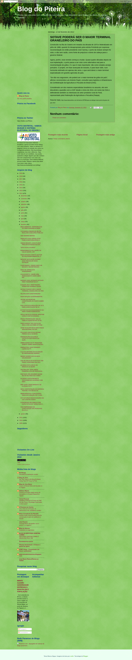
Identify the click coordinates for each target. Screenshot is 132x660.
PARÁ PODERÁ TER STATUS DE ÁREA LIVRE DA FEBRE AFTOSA (31, 324)
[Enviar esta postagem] (90, 107)
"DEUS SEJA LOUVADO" (28, 247)
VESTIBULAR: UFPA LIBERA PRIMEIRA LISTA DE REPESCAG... (31, 370)
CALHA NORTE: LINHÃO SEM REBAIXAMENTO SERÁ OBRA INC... (30, 276)
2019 (21, 173)
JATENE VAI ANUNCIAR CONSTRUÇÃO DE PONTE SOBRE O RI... (32, 301)
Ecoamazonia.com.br (26, 541)
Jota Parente (23, 522)
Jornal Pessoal (24, 499)
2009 (21, 423)
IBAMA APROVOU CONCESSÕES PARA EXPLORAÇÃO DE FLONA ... (31, 394)
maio (22, 216)
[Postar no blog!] (96, 108)
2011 (21, 417)
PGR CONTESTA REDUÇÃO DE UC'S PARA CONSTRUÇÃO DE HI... (32, 306)
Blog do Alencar (24, 528)
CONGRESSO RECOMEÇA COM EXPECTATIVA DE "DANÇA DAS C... (32, 403)
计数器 (18, 462)
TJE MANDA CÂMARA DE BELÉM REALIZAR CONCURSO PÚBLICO (31, 232)
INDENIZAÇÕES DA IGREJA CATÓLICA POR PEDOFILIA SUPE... (29, 338)
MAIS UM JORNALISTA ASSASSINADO (27, 270)
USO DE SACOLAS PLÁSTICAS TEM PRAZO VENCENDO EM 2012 (31, 361)
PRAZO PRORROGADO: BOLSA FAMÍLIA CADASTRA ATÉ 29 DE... (31, 319)
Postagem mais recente (58, 135)
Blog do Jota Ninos (25, 484)
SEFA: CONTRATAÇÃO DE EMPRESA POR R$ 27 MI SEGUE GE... (32, 390)
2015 (21, 185)
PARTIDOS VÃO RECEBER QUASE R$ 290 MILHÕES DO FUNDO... (31, 375)
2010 (21, 420)
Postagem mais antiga (105, 135)
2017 (21, 179)
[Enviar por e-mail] (94, 108)
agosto (23, 207)
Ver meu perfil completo (24, 98)
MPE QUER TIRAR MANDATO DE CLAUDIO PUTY (30, 385)
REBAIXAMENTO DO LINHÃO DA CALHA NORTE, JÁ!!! (30, 251)
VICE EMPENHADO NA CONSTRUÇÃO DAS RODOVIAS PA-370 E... (31, 408)
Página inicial (82, 135)
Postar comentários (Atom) (61, 138)
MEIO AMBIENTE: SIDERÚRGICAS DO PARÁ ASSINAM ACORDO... (31, 227)
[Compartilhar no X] (98, 108)
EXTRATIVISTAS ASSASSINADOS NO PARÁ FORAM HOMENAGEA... (32, 310)
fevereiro (24, 224)
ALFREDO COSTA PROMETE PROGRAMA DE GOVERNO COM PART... (31, 380)
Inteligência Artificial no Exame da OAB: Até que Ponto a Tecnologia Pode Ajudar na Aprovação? (30, 502)
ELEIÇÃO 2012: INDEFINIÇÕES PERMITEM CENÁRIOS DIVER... (31, 285)
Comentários (24, 632)
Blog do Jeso (23, 477)
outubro (23, 201)
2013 (21, 190)
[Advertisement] (81, 128)
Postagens (23, 629)
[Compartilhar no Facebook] (100, 108)
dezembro (24, 195)
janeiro (23, 414)
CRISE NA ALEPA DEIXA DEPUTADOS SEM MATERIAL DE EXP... (32, 328)
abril (22, 218)
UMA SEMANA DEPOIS (27, 235)
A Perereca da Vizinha (26, 507)
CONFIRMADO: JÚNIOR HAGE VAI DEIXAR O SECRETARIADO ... (31, 266)
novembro (24, 198)
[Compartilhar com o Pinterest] (102, 108)
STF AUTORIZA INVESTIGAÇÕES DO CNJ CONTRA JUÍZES (32, 398)
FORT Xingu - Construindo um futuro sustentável (29, 550)
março (23, 221)
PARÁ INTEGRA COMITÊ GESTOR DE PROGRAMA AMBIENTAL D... (31, 255)
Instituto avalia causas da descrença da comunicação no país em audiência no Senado (30, 517)
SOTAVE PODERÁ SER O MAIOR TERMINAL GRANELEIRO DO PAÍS (32, 290)
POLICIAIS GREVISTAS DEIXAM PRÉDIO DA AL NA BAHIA (30, 333)
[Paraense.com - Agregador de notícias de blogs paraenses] (30, 645)
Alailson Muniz (24, 491)
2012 (21, 193)
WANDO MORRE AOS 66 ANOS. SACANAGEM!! (30, 357)
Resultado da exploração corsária (28, 474)
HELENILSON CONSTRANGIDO (30, 293)
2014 (21, 187)
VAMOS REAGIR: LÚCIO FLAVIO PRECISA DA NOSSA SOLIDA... (30, 243)
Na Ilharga (22, 472)
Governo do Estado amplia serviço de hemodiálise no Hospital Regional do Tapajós (29, 494)
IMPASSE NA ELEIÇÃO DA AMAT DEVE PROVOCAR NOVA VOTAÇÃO (30, 261)
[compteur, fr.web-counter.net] (21, 460)
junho (23, 213)
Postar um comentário (59, 117)
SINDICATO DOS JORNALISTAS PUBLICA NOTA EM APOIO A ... (30, 239)
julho (22, 210)
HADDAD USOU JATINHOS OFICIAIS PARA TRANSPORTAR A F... (31, 281)
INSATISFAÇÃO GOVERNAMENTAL (31, 296)
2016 (21, 182)
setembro (24, 204)
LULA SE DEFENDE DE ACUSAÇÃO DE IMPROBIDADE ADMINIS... (31, 352)
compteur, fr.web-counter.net (23, 464)
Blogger (85, 656)
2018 (21, 176)
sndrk (72, 656)
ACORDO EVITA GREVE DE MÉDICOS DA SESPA (29, 366)
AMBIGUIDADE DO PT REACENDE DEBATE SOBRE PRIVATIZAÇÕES (31, 343)
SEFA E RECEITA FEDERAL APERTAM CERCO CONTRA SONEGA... (32, 315)
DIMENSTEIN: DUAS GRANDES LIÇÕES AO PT (30, 348)
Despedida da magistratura (26, 530)
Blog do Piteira (41, 9)
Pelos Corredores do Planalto (29, 513)
